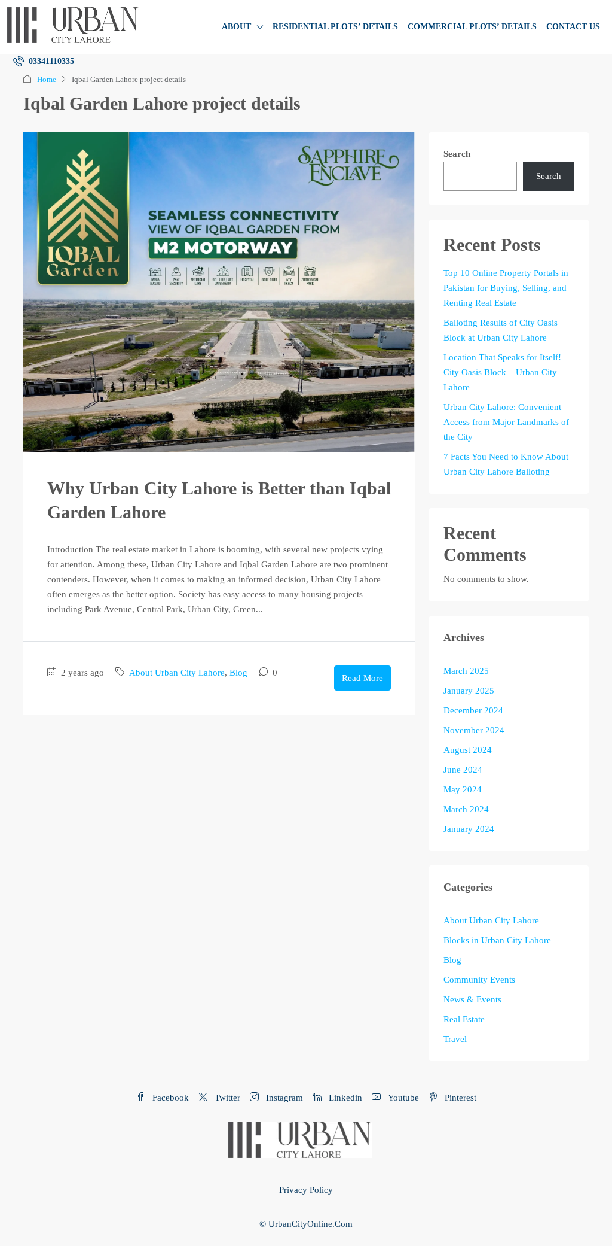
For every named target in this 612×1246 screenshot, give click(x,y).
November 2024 (473, 730)
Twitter (226, 1097)
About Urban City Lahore (177, 672)
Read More (362, 678)
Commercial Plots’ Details (472, 26)
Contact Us (573, 26)
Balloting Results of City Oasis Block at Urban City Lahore (500, 330)
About (236, 26)
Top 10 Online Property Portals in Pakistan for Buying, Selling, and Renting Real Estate (505, 288)
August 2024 (467, 750)
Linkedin (344, 1097)
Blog (238, 672)
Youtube (402, 1097)
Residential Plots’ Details (335, 26)
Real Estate (464, 1019)
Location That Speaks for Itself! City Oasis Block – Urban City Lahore (502, 372)
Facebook (169, 1097)
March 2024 (466, 809)
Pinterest (459, 1097)
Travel (455, 1039)
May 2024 (462, 789)
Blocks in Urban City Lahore (497, 940)
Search (456, 154)
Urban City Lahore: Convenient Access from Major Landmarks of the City (506, 422)
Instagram (283, 1097)
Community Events (479, 979)
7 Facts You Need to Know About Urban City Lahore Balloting (505, 464)
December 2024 (473, 710)
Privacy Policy (306, 1190)
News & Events (472, 999)
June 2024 (462, 769)
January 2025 (468, 690)
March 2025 (466, 671)
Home (46, 79)
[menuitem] (43, 61)
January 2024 (468, 829)
